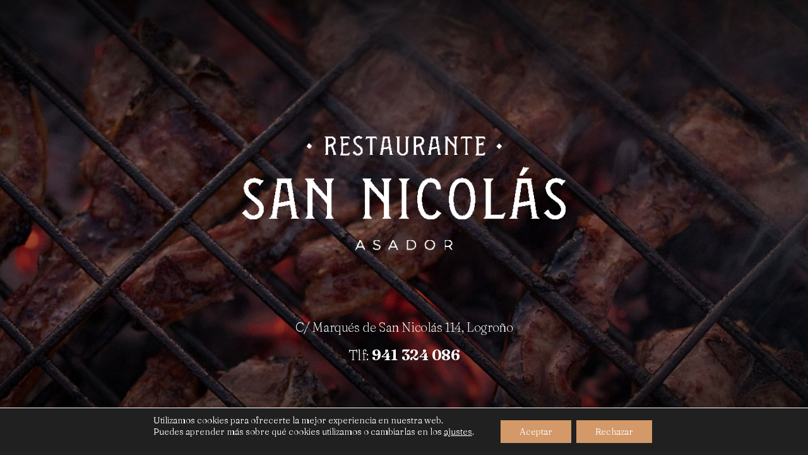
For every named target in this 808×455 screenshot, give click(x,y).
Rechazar (614, 431)
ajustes (458, 431)
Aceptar (536, 431)
